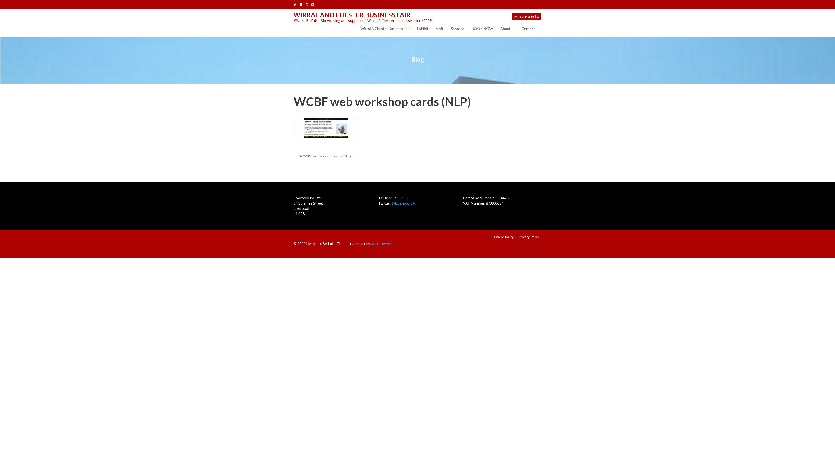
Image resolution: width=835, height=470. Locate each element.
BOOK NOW (482, 28)
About (505, 28)
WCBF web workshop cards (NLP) (382, 101)
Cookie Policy (504, 237)
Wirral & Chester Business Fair (385, 28)
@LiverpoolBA (403, 203)
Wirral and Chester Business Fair (352, 15)
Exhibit (422, 28)
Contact (528, 28)
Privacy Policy (529, 237)
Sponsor (457, 28)
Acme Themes (381, 244)
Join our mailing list (526, 16)
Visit (439, 28)
